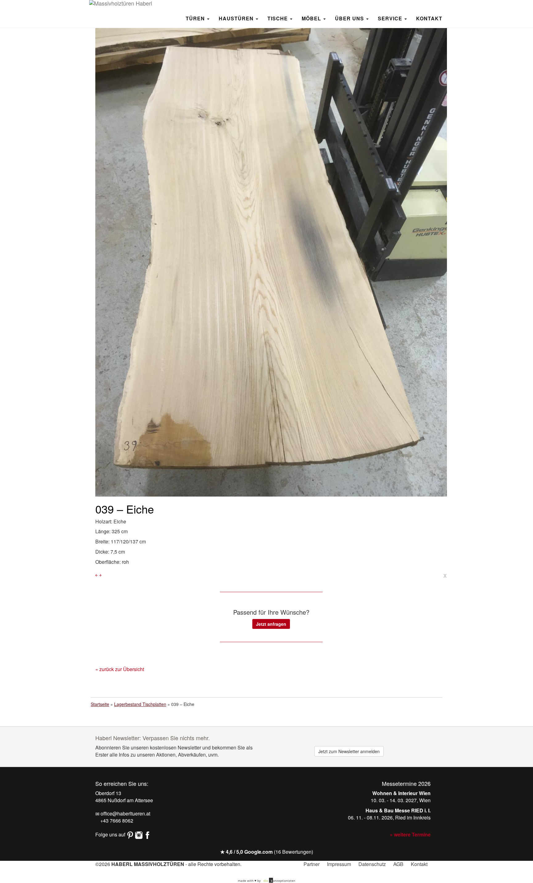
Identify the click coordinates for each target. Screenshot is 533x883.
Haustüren (237, 18)
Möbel (312, 18)
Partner (312, 864)
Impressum (339, 864)
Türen (196, 18)
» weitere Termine (410, 834)
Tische (278, 18)
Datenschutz (372, 864)
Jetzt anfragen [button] (271, 624)
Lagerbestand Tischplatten (140, 704)
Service (391, 18)
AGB (398, 864)
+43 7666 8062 (116, 820)
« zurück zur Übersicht (119, 669)
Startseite (100, 704)
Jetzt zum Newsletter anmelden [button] (349, 751)
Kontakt (429, 18)
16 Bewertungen (293, 851)
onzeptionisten (279, 880)
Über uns (350, 18)
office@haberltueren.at (124, 813)
